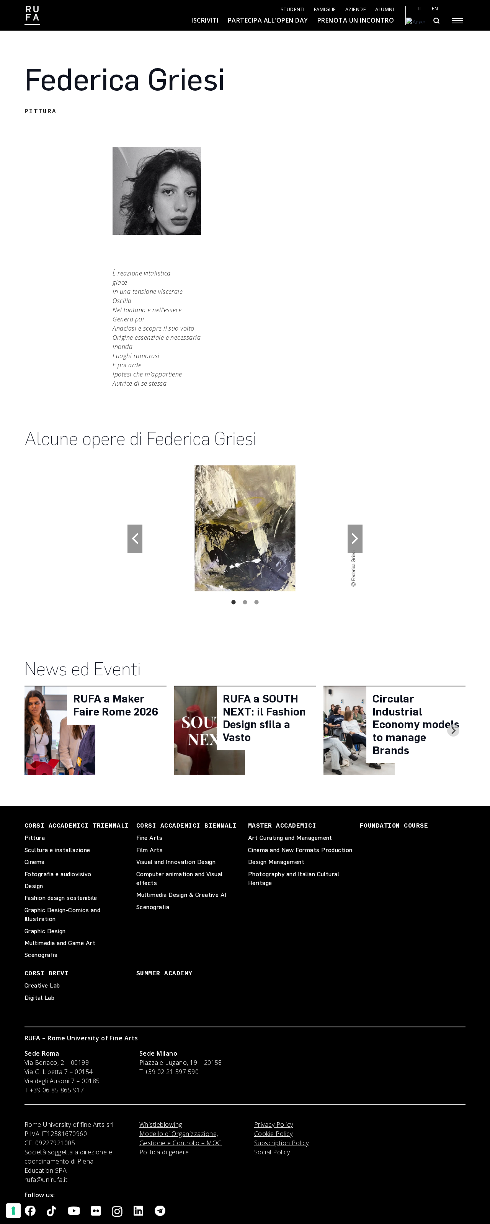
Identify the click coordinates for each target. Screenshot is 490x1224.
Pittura (34, 837)
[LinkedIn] (138, 1211)
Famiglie (325, 9)
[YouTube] (74, 1211)
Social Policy (272, 1152)
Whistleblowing (160, 1124)
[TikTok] (51, 1211)
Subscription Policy (281, 1143)
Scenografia (40, 954)
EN (435, 8)
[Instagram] (117, 1212)
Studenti (293, 9)
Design (33, 886)
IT (420, 8)
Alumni (384, 9)
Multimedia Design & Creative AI (181, 894)
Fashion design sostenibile (60, 897)
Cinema (34, 861)
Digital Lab (39, 997)
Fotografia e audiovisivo (57, 874)
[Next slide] (453, 730)
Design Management (276, 861)
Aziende (355, 9)
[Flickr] (96, 1211)
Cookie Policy (273, 1133)
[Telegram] (160, 1211)
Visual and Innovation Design (176, 861)
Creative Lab (42, 985)
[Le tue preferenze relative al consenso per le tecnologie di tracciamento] (13, 1210)
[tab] (233, 602)
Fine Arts (149, 837)
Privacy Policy (273, 1124)
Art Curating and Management (290, 837)
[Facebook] (30, 1211)
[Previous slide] (37, 730)
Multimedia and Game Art (59, 943)
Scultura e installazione (57, 850)
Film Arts (149, 850)
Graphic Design (45, 931)
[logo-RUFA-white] (32, 15)
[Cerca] (436, 21)
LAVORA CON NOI (109, 17)
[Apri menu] (457, 21)
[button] (134, 539)
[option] (245, 528)
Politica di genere (164, 1152)
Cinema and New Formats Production (300, 850)
